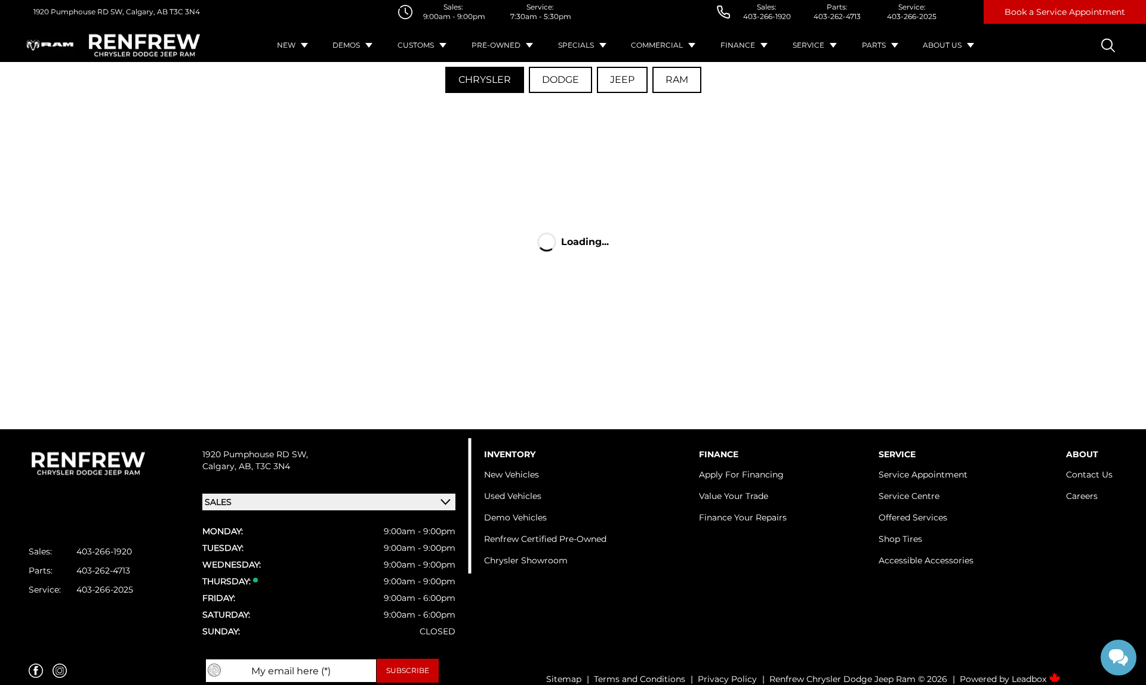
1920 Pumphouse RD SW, (78, 11)
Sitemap (563, 679)
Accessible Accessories (926, 560)
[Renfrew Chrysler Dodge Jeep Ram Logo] (144, 45)
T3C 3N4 (184, 11)
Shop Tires (900, 539)
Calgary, (220, 466)
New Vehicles (511, 474)
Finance (737, 45)
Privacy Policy (727, 679)
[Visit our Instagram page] (60, 671)
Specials (576, 45)
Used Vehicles (512, 496)
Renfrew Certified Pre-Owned (545, 539)
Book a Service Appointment (1065, 12)
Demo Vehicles (515, 517)
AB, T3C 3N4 (264, 466)
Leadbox (1030, 679)
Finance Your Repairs (743, 517)
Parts (874, 45)
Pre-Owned (496, 45)
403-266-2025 (911, 16)
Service (808, 45)
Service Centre (909, 496)
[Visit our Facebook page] (36, 671)
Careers (1082, 496)
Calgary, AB (146, 11)
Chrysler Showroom (526, 560)
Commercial (657, 45)
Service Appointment (923, 474)
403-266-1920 (767, 16)
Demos (346, 45)
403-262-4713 (837, 16)
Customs (416, 45)
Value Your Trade (733, 496)
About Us (942, 45)
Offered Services (913, 517)
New (286, 45)
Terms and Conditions (639, 679)
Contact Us (1089, 474)
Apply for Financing (741, 474)
